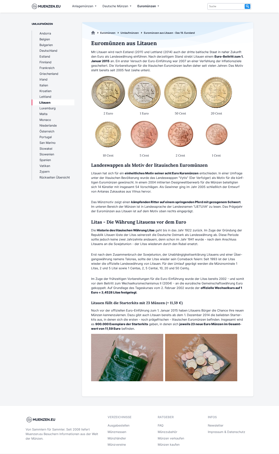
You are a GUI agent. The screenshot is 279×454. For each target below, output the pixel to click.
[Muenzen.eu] (93, 33)
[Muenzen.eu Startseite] (47, 6)
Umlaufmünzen (130, 32)
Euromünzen (107, 32)
